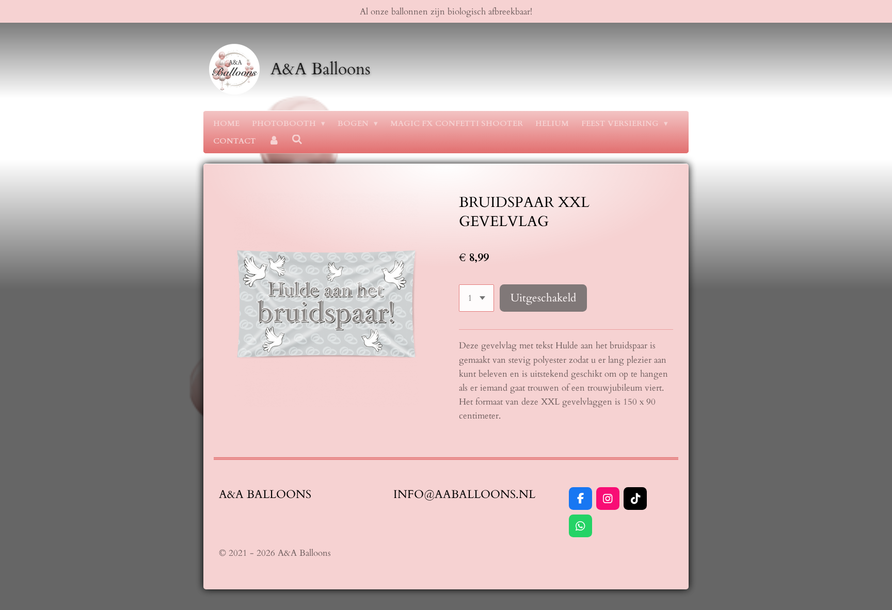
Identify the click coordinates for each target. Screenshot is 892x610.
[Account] (273, 141)
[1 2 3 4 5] (476, 298)
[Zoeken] (297, 140)
